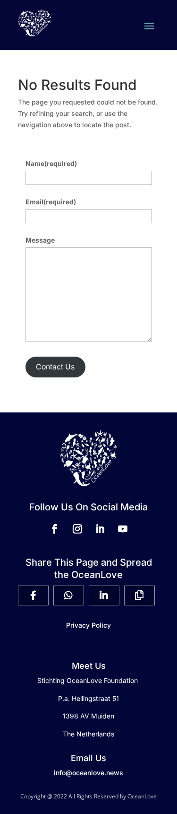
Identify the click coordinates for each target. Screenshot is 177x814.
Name (51, 163)
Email (50, 202)
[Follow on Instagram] (77, 528)
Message (40, 240)
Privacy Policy (88, 625)
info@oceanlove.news (88, 773)
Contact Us (55, 366)
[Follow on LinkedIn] (100, 528)
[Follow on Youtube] (122, 528)
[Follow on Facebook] (54, 528)
